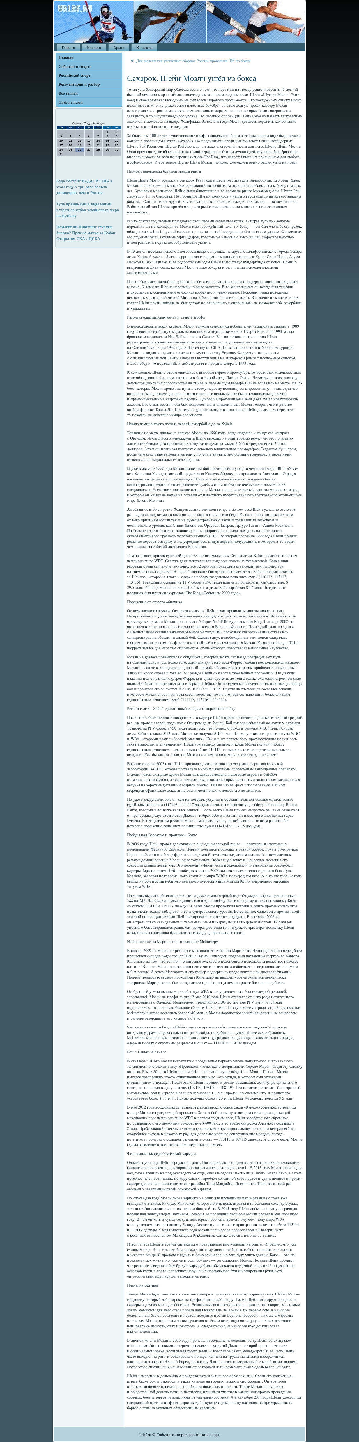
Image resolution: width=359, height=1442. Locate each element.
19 (79, 145)
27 (89, 149)
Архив (118, 47)
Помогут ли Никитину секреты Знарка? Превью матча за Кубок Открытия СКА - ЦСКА (85, 233)
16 (116, 140)
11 (70, 140)
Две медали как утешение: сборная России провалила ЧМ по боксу (193, 60)
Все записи (68, 93)
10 (61, 140)
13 (89, 140)
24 (61, 149)
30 (116, 149)
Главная (68, 47)
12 (79, 140)
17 (61, 145)
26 (79, 149)
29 (107, 149)
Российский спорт (75, 75)
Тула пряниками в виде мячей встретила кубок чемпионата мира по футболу (87, 210)
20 (89, 145)
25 (70, 149)
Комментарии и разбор (79, 84)
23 (116, 145)
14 (98, 140)
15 (107, 140)
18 (70, 145)
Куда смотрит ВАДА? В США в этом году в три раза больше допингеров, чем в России (84, 187)
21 (98, 145)
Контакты (144, 47)
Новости (94, 47)
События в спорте (75, 66)
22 (107, 145)
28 (98, 149)
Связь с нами (71, 102)
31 (61, 154)
